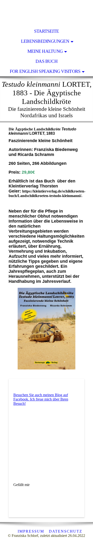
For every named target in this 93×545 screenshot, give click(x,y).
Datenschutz (65, 531)
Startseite (46, 31)
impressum (31, 531)
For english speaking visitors (45, 71)
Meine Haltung (45, 51)
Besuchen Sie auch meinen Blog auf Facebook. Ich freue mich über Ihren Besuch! (40, 399)
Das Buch (46, 61)
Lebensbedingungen (45, 41)
